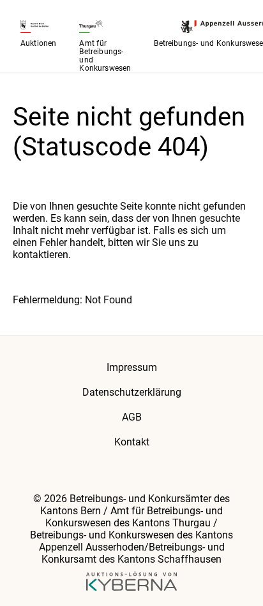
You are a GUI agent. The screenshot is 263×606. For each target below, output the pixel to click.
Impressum (132, 367)
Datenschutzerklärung (131, 392)
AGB (132, 417)
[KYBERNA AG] (131, 582)
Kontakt (131, 442)
